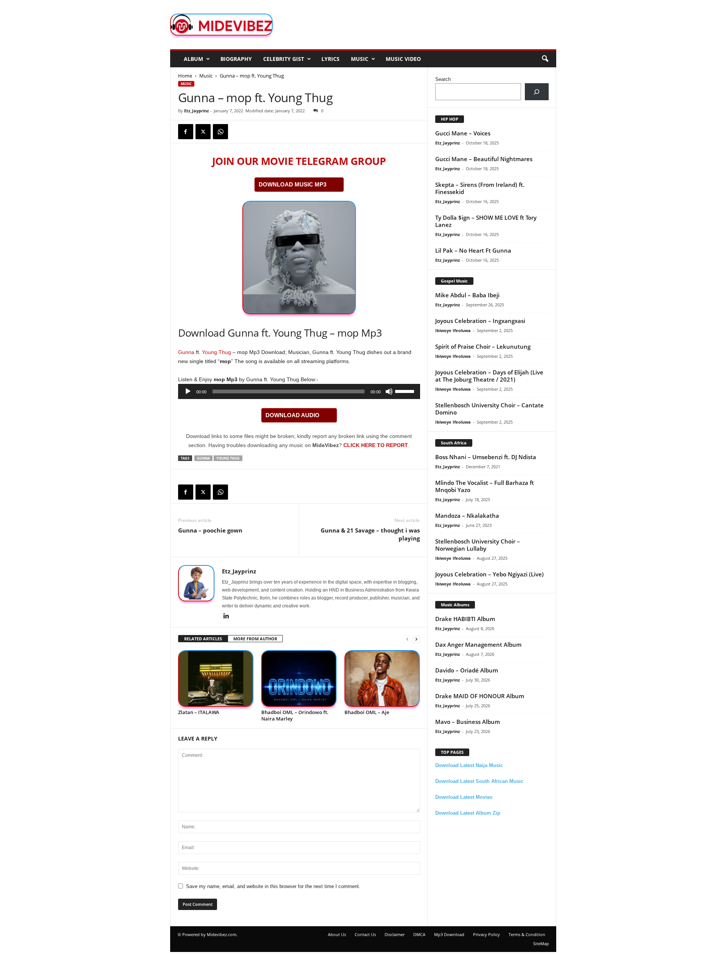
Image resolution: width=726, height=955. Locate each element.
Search (443, 79)
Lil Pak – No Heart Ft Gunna (473, 250)
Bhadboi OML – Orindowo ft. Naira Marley (295, 715)
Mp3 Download (449, 934)
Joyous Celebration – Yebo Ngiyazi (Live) (489, 574)
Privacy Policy (486, 934)
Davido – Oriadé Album (466, 670)
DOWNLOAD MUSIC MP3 (292, 184)
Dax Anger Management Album (478, 644)
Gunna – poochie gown (210, 530)
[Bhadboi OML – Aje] (382, 678)
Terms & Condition (527, 934)
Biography (236, 58)
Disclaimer (395, 934)
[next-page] (416, 639)
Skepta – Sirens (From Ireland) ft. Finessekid (479, 188)
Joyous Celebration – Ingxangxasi (480, 321)
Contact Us (365, 934)
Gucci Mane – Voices (462, 133)
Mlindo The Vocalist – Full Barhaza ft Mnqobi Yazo (484, 486)
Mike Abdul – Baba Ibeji (467, 295)
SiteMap (541, 943)
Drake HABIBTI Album (465, 619)
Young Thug (216, 352)
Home (185, 75)
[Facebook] (185, 131)
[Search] (537, 91)
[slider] (405, 391)
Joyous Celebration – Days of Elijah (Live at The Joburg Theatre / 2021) (489, 375)
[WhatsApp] (220, 131)
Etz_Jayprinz (196, 110)
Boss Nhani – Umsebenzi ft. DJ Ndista (485, 457)
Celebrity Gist (283, 58)
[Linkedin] (226, 616)
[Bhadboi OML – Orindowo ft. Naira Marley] (299, 678)
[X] (203, 131)
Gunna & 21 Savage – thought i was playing (370, 534)
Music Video (403, 58)
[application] (299, 391)
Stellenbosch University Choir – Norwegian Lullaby (477, 544)
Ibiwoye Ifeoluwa (453, 330)
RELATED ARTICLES (203, 638)
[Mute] (389, 391)
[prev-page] (407, 639)
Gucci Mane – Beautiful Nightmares (483, 159)
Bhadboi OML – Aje (366, 712)
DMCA (419, 934)
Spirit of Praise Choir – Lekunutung (483, 346)
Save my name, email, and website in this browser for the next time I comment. (273, 886)
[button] (545, 59)
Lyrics (330, 58)
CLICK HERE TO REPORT (375, 445)
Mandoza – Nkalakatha (467, 515)
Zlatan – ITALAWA (198, 712)
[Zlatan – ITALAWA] (216, 678)
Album (193, 58)
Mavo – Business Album (467, 721)
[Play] (188, 391)
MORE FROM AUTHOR (255, 638)
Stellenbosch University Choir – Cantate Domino (489, 408)
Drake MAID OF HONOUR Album (479, 696)
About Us (337, 934)
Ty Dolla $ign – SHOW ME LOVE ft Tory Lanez (486, 221)
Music (359, 58)
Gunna (186, 352)
